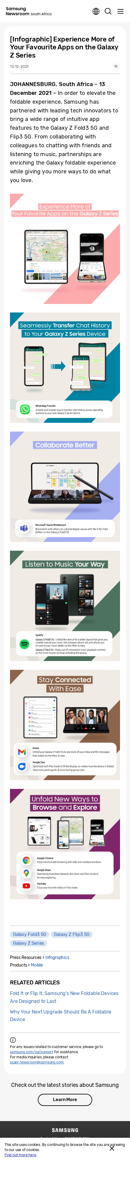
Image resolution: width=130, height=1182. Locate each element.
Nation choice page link (96, 11)
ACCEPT (112, 1148)
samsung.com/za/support (31, 1052)
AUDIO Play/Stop (116, 66)
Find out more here (20, 1155)
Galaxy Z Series (28, 943)
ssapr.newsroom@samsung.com (36, 1062)
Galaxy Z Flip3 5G (71, 934)
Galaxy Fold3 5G (29, 934)
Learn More (65, 1099)
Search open (108, 11)
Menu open (120, 11)
